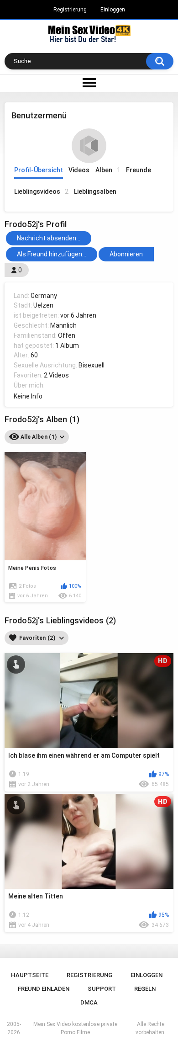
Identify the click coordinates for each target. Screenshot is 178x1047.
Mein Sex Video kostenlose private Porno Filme (75, 1028)
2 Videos (56, 375)
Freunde (138, 170)
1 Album (67, 345)
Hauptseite (29, 975)
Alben (107, 170)
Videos (78, 170)
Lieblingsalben (95, 191)
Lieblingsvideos (41, 191)
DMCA (89, 1002)
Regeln (145, 988)
